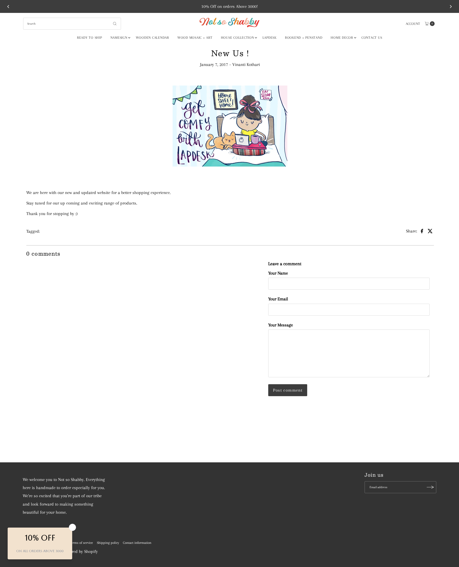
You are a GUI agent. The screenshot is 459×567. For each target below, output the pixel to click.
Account (413, 24)
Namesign (118, 37)
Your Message (280, 325)
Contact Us (371, 37)
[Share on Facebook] (422, 230)
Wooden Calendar (152, 37)
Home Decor (342, 37)
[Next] (450, 6)
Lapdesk (269, 37)
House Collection (237, 37)
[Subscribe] (430, 487)
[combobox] (72, 24)
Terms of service (81, 543)
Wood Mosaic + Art (195, 37)
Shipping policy (108, 543)
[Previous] (8, 6)
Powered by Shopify (80, 551)
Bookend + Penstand (303, 37)
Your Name (278, 273)
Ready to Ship (89, 37)
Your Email (278, 299)
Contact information (137, 543)
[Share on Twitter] (430, 230)
